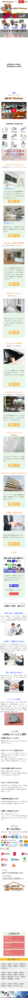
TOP (16, 1)
